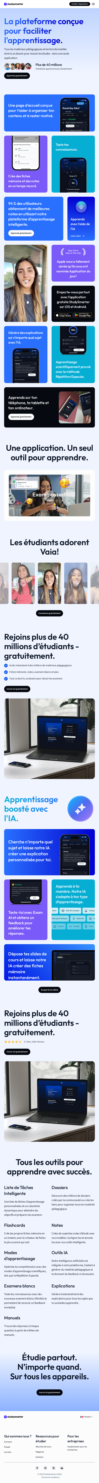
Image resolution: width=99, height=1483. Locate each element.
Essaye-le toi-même (49, 989)
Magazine (40, 1451)
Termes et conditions (50, 1477)
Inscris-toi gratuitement (17, 689)
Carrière (7, 1452)
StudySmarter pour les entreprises (77, 1448)
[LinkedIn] (62, 1468)
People (7, 1447)
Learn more (76, 236)
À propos (8, 1441)
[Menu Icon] (93, 4)
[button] (23, 583)
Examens (39, 1457)
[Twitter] (54, 1468)
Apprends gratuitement (17, 75)
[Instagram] (45, 1468)
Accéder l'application (80, 4)
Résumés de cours (43, 1446)
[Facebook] (37, 1468)
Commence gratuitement (49, 613)
